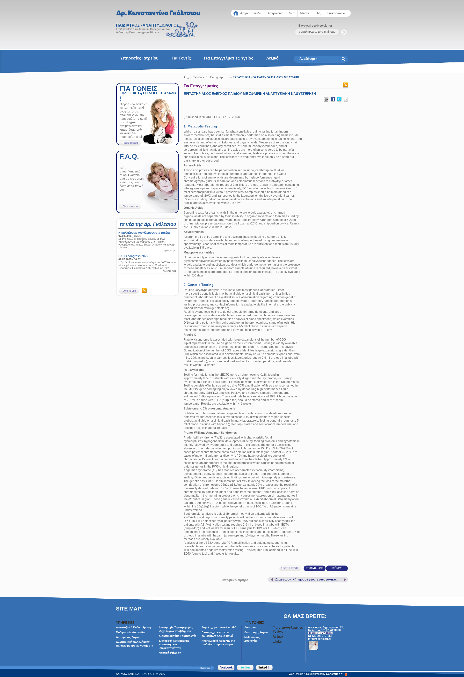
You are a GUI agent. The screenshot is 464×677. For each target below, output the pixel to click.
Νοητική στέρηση (170, 652)
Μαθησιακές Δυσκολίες (130, 632)
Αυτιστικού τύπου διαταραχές (177, 635)
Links (277, 641)
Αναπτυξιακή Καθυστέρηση (133, 627)
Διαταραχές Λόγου (127, 637)
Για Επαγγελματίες (217, 77)
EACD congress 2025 (133, 256)
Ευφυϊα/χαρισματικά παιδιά (219, 627)
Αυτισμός (250, 627)
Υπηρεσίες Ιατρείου (139, 58)
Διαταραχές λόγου (256, 632)
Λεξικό (272, 58)
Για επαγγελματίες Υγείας (228, 58)
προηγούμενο (315, 568)
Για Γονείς (181, 58)
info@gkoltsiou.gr (319, 638)
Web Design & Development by (316, 673)
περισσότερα (169, 250)
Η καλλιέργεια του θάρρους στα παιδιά (144, 232)
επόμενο (337, 568)
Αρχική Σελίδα (193, 77)
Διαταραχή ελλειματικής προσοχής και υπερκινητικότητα (174, 644)
